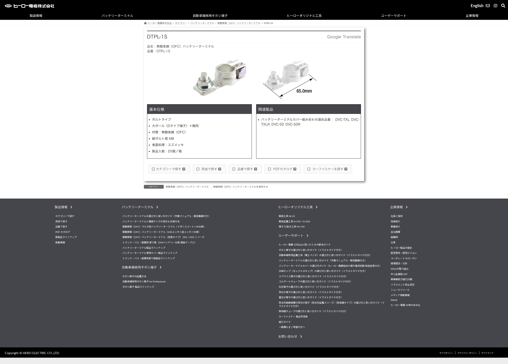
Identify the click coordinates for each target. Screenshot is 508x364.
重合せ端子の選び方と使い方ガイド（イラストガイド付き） (311, 297)
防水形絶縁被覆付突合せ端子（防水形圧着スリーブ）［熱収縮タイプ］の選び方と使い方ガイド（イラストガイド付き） (332, 304)
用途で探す (209, 169)
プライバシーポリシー (467, 353)
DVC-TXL (342, 119)
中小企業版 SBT (399, 274)
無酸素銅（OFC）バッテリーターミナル (187, 186)
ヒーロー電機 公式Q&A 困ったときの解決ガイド (305, 245)
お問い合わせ (289, 336)
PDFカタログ (282, 169)
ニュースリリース (400, 290)
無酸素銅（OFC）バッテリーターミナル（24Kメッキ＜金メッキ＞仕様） (161, 232)
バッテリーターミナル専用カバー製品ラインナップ (149, 253)
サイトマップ (487, 353)
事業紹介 (395, 227)
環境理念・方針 (399, 264)
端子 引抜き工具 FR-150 (292, 227)
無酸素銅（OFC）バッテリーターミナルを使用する (240, 186)
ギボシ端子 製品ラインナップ (138, 287)
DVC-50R (293, 124)
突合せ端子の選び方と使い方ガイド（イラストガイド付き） (311, 292)
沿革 (393, 242)
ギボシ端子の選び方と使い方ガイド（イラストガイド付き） (311, 250)
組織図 (394, 237)
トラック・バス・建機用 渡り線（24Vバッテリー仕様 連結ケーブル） (159, 242)
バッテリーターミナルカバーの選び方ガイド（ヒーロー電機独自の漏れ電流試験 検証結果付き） (330, 266)
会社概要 (395, 232)
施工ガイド (285, 322)
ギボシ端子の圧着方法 (134, 276)
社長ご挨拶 (397, 216)
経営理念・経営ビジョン (404, 253)
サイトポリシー (446, 353)
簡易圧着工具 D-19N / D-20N (294, 221)
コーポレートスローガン (404, 258)
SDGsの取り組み (400, 269)
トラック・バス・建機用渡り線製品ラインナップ (148, 258)
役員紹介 (395, 221)
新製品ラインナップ (66, 237)
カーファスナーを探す (328, 169)
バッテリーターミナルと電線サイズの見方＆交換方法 (151, 221)
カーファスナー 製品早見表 (293, 316)
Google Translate (344, 37)
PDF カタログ (62, 232)
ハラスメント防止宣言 (403, 285)
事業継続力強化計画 (401, 279)
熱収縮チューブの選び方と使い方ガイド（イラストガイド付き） (313, 311)
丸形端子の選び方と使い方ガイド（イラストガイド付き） (310, 287)
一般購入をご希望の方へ (292, 327)
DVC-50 (277, 124)
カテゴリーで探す (169, 169)
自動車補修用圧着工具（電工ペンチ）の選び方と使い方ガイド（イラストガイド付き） (325, 255)
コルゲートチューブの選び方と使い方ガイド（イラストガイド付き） (315, 282)
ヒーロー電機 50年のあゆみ (405, 305)
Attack (394, 300)
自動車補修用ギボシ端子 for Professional (143, 282)
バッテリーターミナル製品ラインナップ (143, 248)
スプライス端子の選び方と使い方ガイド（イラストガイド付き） (313, 276)
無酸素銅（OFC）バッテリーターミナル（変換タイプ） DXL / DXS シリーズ (163, 237)
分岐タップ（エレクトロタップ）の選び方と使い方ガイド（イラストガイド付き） (323, 271)
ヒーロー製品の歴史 (401, 248)
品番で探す (245, 169)
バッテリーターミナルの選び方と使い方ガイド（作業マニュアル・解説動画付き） (166, 216)
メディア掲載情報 (400, 295)
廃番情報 (60, 242)
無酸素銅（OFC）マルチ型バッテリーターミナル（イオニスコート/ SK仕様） (164, 227)
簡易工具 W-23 (287, 216)
